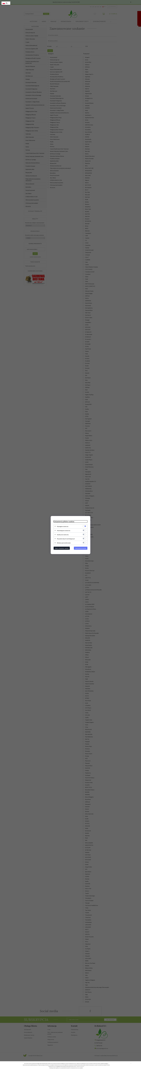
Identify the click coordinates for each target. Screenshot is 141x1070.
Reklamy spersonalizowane (64, 542)
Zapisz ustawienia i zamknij (62, 548)
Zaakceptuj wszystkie (80, 548)
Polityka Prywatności (80, 1066)
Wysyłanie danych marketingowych (66, 538)
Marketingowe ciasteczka (63, 530)
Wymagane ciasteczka (62, 526)
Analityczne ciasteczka (63, 534)
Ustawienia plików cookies (64, 521)
